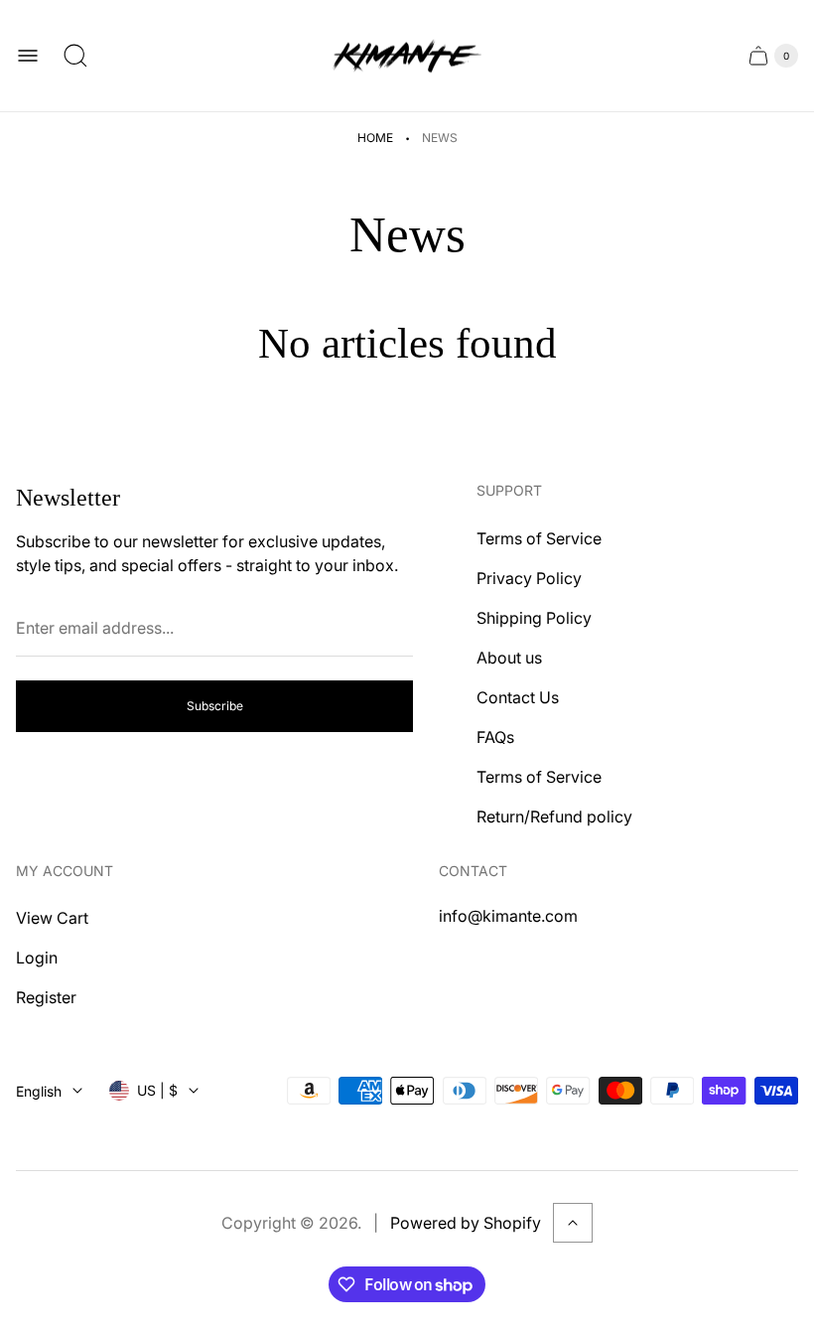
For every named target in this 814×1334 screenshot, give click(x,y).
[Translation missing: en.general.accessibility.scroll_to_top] (573, 1223)
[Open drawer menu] (28, 55)
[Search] (75, 55)
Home (375, 137)
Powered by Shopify (465, 1223)
